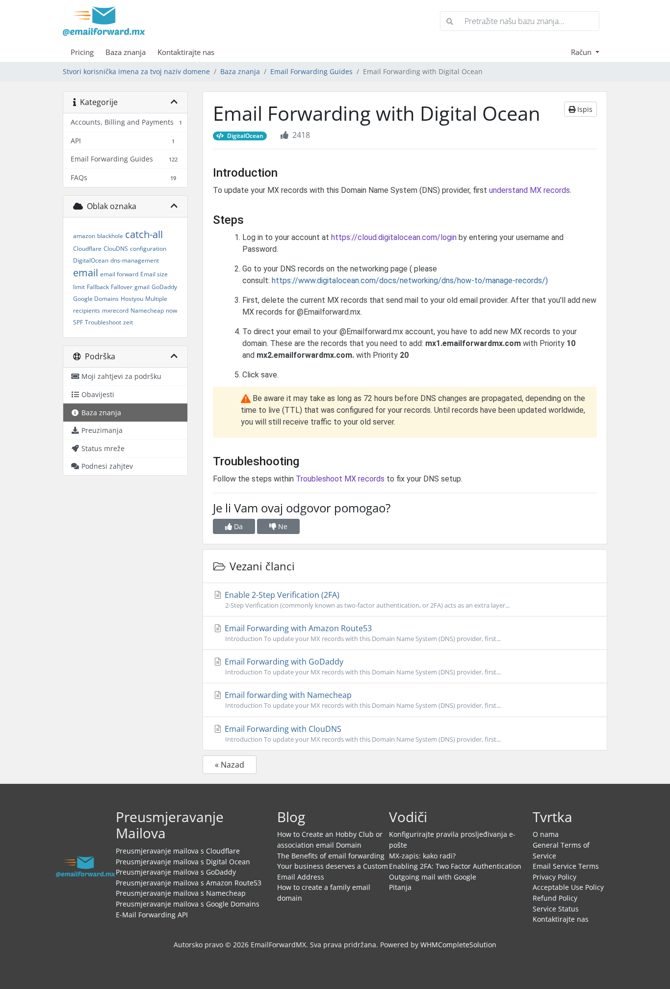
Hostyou (132, 298)
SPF (78, 322)
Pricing (82, 52)
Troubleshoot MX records (340, 478)
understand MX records (529, 190)
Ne (281, 526)
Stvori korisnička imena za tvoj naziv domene (136, 71)
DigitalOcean (90, 260)
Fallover (121, 287)
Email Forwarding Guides (311, 71)
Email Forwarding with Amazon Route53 (362, 633)
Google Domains (96, 298)
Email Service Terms (566, 866)
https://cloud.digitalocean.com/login (394, 237)
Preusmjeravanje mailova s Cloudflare (178, 850)
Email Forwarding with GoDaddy (362, 666)
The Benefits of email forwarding (331, 855)
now (171, 310)
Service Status (556, 908)
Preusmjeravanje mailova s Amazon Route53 (188, 882)
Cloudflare (87, 248)
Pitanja (400, 887)
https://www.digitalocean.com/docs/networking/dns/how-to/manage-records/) (410, 280)
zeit (128, 322)
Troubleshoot (103, 322)
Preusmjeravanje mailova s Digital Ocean (183, 861)
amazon (84, 236)
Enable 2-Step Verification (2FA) (366, 599)
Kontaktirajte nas (185, 52)
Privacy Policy (554, 877)
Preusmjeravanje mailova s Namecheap (181, 893)
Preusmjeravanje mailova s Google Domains (187, 904)
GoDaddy (164, 287)
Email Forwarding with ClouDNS (362, 733)
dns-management (134, 260)
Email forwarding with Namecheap (362, 700)
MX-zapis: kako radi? (422, 855)
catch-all (144, 234)
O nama (546, 834)
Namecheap (147, 310)
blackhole (110, 236)
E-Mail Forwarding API (152, 914)
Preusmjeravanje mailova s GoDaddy (176, 872)
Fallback (98, 287)
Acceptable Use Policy (568, 887)
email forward (119, 274)
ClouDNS (115, 248)
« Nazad (229, 764)
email (85, 272)
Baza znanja (125, 52)
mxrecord (115, 310)
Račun (582, 52)
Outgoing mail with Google (432, 877)
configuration (148, 248)
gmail (142, 287)
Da (237, 526)
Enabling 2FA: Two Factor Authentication (455, 866)
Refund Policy (555, 898)
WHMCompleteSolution (458, 944)
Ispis (584, 109)
